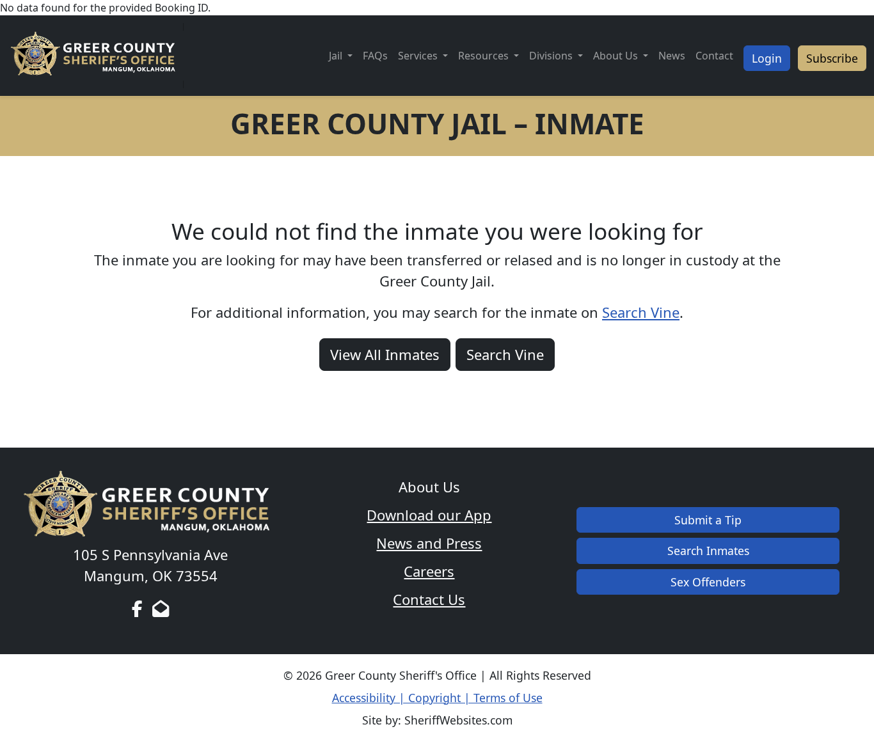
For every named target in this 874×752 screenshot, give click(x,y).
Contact (714, 56)
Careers (429, 571)
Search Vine (640, 312)
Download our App (429, 514)
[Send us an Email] (160, 608)
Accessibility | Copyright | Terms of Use (437, 697)
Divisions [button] (552, 56)
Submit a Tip (708, 520)
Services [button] (419, 56)
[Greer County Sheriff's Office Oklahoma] (96, 55)
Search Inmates (708, 550)
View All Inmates (385, 354)
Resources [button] (484, 56)
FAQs (375, 56)
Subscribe (832, 58)
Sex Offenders (708, 582)
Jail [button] (337, 56)
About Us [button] (616, 56)
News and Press (429, 542)
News (671, 56)
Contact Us (429, 599)
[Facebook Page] (137, 608)
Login (767, 58)
